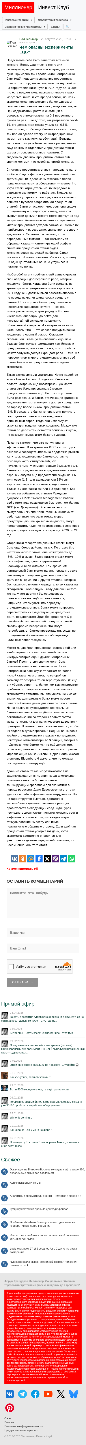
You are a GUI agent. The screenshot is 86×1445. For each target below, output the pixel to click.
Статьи (55, 26)
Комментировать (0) (22, 868)
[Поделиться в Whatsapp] (71, 858)
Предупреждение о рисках (21, 1430)
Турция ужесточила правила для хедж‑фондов (39, 1209)
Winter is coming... (21, 1117)
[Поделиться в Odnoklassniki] (22, 858)
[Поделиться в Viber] (55, 858)
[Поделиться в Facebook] (39, 858)
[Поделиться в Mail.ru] (30, 858)
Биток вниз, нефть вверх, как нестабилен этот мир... (42, 1033)
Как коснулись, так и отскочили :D (31, 1077)
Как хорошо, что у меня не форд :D (32, 1130)
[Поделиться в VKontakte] (14, 858)
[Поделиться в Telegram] (63, 858)
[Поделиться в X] (47, 858)
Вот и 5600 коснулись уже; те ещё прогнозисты (39, 1089)
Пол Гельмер (28, 39)
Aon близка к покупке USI (25, 1182)
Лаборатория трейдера (53, 20)
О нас (7, 1418)
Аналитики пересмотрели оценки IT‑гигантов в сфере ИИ (46, 1195)
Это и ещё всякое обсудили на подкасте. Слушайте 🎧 (44, 1064)
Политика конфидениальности (23, 1426)
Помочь (9, 1422)
